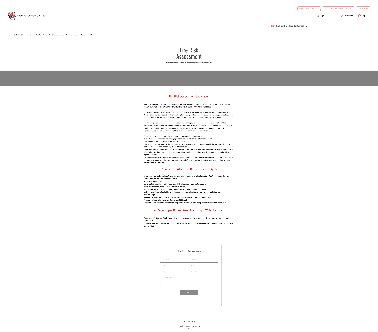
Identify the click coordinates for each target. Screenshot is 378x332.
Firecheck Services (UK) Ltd (31, 15)
